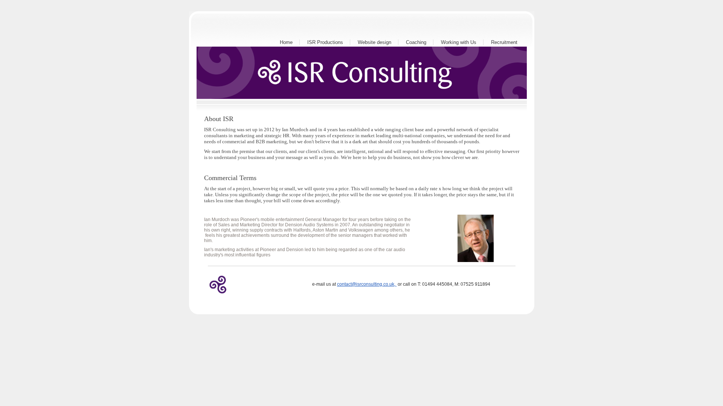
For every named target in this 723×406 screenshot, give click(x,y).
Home (286, 42)
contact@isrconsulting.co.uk (365, 284)
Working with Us (458, 42)
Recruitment (504, 42)
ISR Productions (325, 42)
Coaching (416, 42)
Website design (374, 42)
